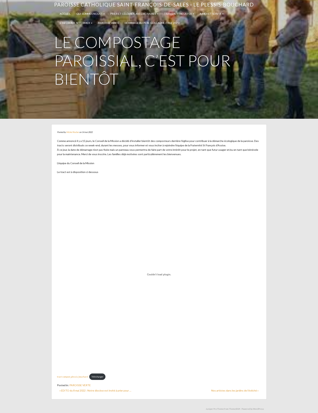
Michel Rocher (72, 132)
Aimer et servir (211, 13)
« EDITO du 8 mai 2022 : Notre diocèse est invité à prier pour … (95, 390)
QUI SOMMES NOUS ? (89, 13)
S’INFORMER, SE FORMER (75, 22)
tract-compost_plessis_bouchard (72, 377)
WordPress (258, 409)
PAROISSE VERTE (108, 22)
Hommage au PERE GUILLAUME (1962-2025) (152, 22)
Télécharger (97, 377)
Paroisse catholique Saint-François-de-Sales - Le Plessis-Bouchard (154, 4)
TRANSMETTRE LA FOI (178, 13)
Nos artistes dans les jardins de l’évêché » (235, 390)
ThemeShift (234, 409)
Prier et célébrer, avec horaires (133, 13)
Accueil (65, 13)
